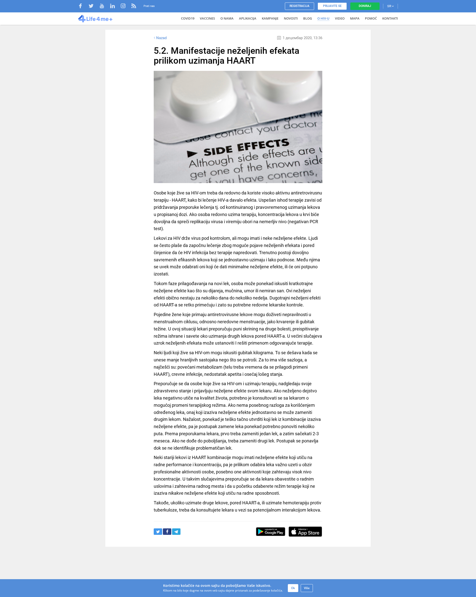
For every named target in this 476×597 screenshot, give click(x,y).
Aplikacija (247, 18)
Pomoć (371, 18)
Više (307, 588)
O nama (227, 18)
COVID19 (187, 18)
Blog (307, 18)
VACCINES (207, 18)
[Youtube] (104, 6)
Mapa (354, 18)
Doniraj (365, 6)
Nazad (161, 38)
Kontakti (390, 18)
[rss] (133, 6)
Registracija (299, 6)
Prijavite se (332, 6)
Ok (293, 588)
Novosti (291, 18)
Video (340, 18)
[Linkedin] (115, 6)
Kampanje (270, 18)
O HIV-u (323, 18)
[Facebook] (83, 6)
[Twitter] (93, 6)
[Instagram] (125, 6)
